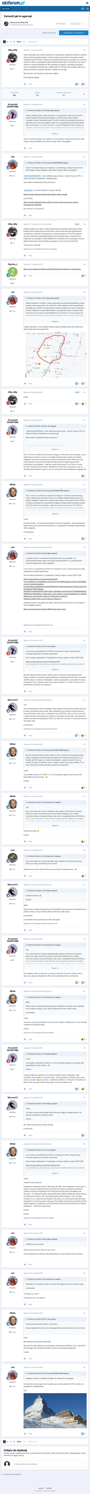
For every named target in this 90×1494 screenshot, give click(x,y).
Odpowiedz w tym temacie (74, 33)
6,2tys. (13, 719)
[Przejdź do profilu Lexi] (13, 858)
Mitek (12, 484)
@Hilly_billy (28, 190)
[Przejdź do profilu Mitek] (13, 492)
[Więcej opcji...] (84, 50)
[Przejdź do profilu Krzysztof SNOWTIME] (13, 114)
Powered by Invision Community (45, 1491)
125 (13, 69)
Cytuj (30, 84)
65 (13, 283)
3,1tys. (13, 869)
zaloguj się (73, 1453)
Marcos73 (13, 700)
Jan (12, 157)
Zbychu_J (12, 264)
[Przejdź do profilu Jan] (13, 164)
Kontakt (49, 1488)
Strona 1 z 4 (33, 42)
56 (13, 126)
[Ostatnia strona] (24, 41)
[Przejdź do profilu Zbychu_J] (13, 272)
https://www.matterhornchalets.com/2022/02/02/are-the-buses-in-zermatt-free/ (52, 269)
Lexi (13, 850)
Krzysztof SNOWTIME (12, 105)
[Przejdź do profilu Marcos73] (13, 708)
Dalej (19, 42)
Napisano (33, 50)
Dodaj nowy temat (48, 33)
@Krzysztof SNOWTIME (32, 176)
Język (40, 1488)
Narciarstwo (28, 25)
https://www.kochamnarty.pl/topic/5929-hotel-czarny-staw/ (45, 609)
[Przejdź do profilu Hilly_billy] (6, 23)
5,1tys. (13, 176)
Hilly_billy (24, 22)
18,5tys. (13, 503)
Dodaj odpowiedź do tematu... (27, 1464)
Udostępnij (61, 24)
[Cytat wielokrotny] (25, 84)
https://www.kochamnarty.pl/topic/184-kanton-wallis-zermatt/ (45, 194)
